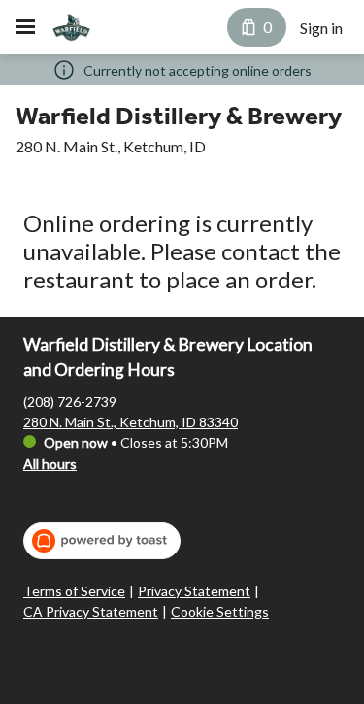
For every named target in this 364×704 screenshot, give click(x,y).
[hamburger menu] (25, 27)
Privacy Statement (194, 591)
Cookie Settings (220, 611)
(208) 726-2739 (69, 401)
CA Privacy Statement (90, 611)
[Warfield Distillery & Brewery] (71, 27)
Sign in (321, 27)
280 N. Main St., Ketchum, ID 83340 (130, 422)
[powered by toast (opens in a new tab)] (102, 541)
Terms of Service (74, 591)
